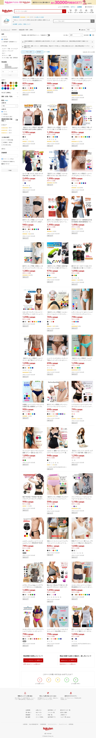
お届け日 (4, 109)
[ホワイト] (8, 83)
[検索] (64, 11)
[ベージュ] (13, 83)
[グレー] (5, 83)
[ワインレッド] (5, 86)
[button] (89, 7)
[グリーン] (16, 86)
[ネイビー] (5, 88)
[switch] (16, 120)
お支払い (20, 24)
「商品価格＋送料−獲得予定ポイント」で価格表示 (33, 35)
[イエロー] (13, 86)
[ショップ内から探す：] (92, 21)
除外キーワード (5, 164)
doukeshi (16, 17)
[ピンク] (3, 86)
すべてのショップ (5, 29)
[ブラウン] (11, 83)
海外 (7, 100)
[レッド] (8, 86)
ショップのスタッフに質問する (33, 660)
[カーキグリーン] (16, 83)
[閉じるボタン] (92, 42)
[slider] (1, 68)
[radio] (2, 37)
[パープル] (8, 88)
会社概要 (15, 24)
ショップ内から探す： (60, 21)
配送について (27, 24)
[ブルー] (3, 88)
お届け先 (4, 102)
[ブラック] (3, 83)
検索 (10, 75)
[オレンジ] (11, 86)
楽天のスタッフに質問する (68, 660)
